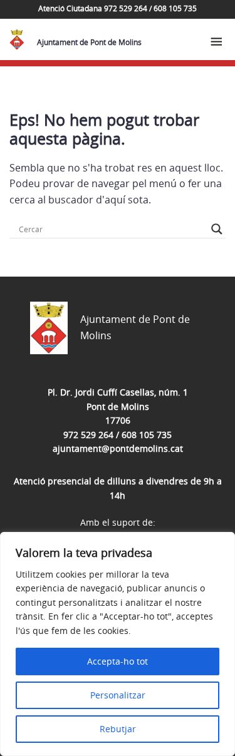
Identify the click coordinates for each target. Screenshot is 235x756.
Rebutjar (118, 729)
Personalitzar (117, 695)
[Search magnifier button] (217, 229)
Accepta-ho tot (117, 661)
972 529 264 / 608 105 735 (117, 435)
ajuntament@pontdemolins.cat (118, 448)
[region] (117, 644)
